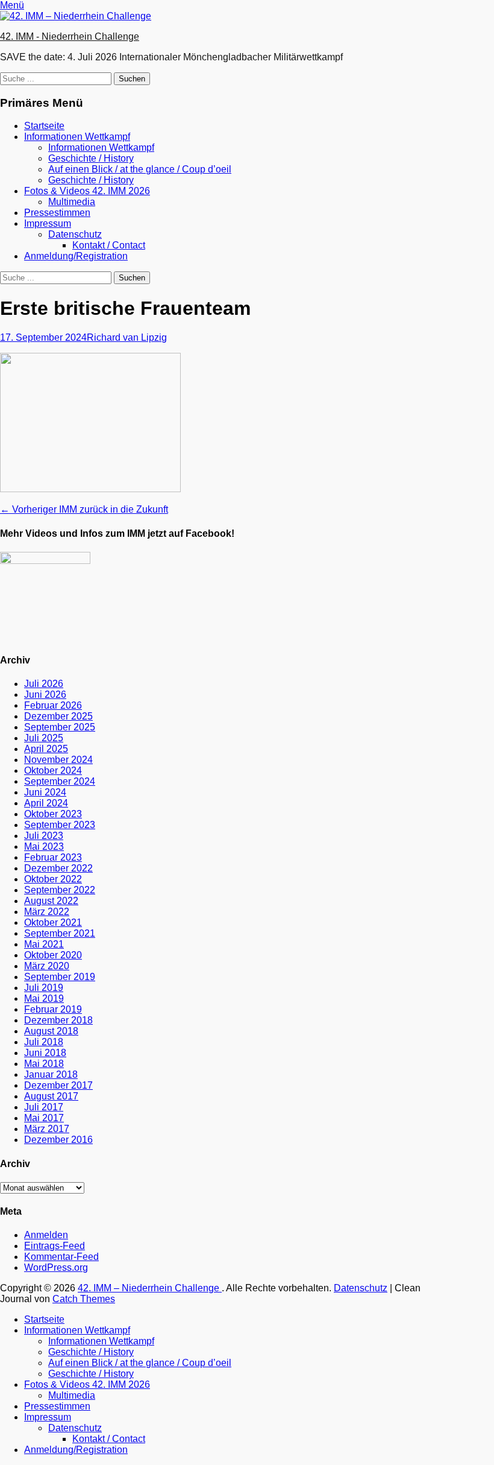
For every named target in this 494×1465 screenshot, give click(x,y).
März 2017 (46, 1129)
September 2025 (59, 727)
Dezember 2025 (58, 716)
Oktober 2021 (53, 922)
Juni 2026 (45, 694)
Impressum (47, 223)
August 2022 (51, 901)
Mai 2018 (44, 1063)
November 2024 (58, 760)
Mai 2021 (44, 944)
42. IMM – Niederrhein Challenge (150, 1288)
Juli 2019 (43, 987)
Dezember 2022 (58, 868)
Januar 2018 (51, 1074)
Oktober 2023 (53, 814)
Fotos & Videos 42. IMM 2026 (87, 191)
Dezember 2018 (58, 1020)
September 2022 (59, 890)
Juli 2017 (43, 1107)
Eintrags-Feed (54, 1246)
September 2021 (59, 933)
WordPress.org (56, 1267)
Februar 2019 (53, 1009)
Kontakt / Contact (108, 245)
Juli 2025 (43, 738)
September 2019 (59, 977)
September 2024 (59, 781)
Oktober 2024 (53, 770)
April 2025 (46, 749)
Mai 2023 (44, 846)
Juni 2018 (45, 1053)
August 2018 (51, 1031)
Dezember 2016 (58, 1139)
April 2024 (46, 803)
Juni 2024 (45, 792)
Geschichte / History (91, 158)
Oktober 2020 (53, 955)
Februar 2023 (53, 857)
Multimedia (71, 202)
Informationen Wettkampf (77, 136)
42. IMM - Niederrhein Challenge (69, 36)
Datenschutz (75, 234)
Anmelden (46, 1235)
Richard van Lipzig (127, 337)
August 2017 (51, 1096)
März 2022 (46, 912)
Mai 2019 (44, 998)
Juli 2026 (43, 684)
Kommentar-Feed (61, 1256)
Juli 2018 (43, 1042)
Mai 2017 (44, 1118)
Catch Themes (83, 1299)
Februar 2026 (53, 705)
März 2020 (46, 966)
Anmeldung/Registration (76, 256)
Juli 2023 (43, 836)
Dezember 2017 (58, 1085)
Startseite (44, 126)
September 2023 (59, 825)
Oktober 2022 (53, 879)
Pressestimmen (57, 212)
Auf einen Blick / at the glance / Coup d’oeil (139, 169)
